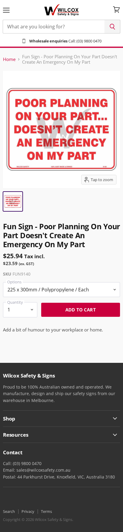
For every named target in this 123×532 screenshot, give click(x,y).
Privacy (27, 511)
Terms (46, 511)
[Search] (112, 26)
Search (9, 511)
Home (9, 59)
